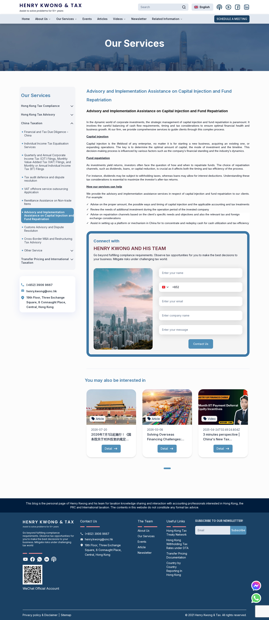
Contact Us (200, 343)
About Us (41, 19)
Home (26, 19)
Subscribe (238, 530)
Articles (102, 19)
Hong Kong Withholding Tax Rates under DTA (177, 544)
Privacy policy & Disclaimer (40, 615)
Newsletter (139, 19)
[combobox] (202, 7)
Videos (118, 19)
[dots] (167, 468)
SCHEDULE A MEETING (232, 19)
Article (142, 547)
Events (87, 19)
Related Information (165, 19)
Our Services (65, 19)
